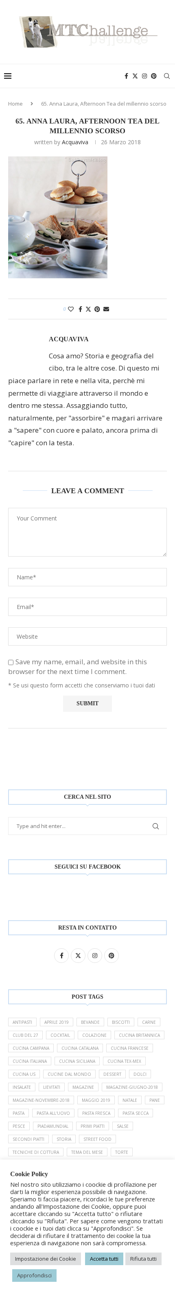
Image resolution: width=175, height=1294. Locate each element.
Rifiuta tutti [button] (143, 1258)
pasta (18, 1113)
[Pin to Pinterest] (97, 309)
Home (15, 103)
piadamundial (52, 1126)
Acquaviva (75, 142)
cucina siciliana (77, 1061)
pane (154, 1100)
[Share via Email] (106, 309)
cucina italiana (30, 1061)
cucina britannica (139, 1035)
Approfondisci (34, 1275)
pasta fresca (96, 1113)
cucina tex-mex (124, 1061)
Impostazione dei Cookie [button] (45, 1258)
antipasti (22, 1022)
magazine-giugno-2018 (132, 1087)
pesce (19, 1126)
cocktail (60, 1035)
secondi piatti (28, 1139)
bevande (90, 1022)
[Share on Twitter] (88, 309)
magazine (83, 1087)
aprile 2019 (56, 1022)
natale (129, 1100)
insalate (22, 1087)
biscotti (121, 1022)
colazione (94, 1035)
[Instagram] (144, 76)
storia (64, 1139)
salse (123, 1126)
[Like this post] (71, 309)
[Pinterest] (154, 76)
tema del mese (87, 1152)
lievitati (51, 1087)
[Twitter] (135, 76)
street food (97, 1139)
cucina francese (130, 1048)
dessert (112, 1074)
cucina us (24, 1074)
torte (121, 1152)
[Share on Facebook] (80, 309)
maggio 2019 (96, 1100)
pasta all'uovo (53, 1113)
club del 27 (25, 1035)
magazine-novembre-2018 (41, 1100)
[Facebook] (126, 76)
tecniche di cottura (36, 1152)
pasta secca (135, 1113)
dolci (140, 1074)
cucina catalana (79, 1048)
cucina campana (31, 1048)
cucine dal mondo (69, 1074)
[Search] (167, 76)
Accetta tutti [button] (104, 1258)
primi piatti (93, 1126)
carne (149, 1022)
